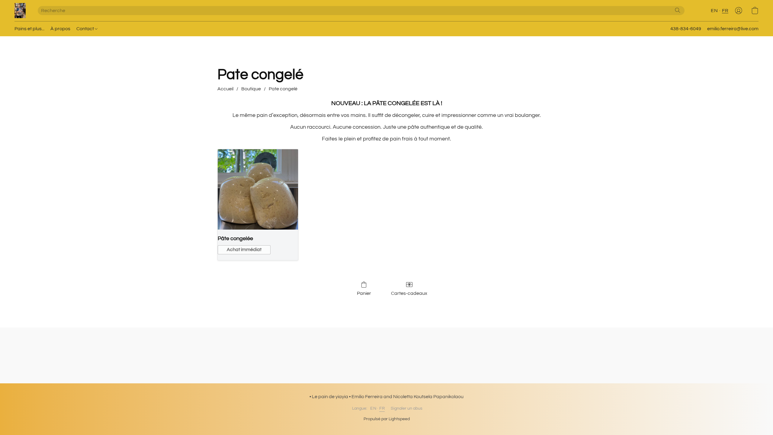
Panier (364, 293)
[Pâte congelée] (258, 189)
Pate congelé (283, 88)
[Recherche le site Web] (677, 10)
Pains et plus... (29, 28)
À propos (60, 28)
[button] (20, 10)
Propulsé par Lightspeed (387, 419)
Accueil (225, 88)
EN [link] (373, 408)
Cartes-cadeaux (409, 293)
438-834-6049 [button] (685, 28)
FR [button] (725, 10)
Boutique (251, 88)
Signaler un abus (406, 408)
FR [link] (382, 408)
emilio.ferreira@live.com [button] (733, 28)
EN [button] (714, 10)
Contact (85, 28)
